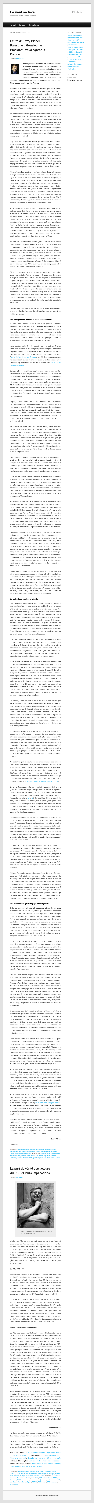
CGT (40, 1478)
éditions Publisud (48, 1478)
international (14, 1152)
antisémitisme (55, 1154)
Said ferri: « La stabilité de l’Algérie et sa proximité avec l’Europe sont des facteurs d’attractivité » (75, 57)
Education (48, 1472)
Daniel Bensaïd (15, 1466)
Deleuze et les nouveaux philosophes (44, 1461)
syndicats (54, 1482)
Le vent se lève (22, 11)
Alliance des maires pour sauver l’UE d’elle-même (75, 66)
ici (28, 798)
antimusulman (45, 1154)
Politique (13, 1154)
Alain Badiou (37, 1466)
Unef (11, 1484)
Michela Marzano (53, 1463)
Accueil (13, 25)
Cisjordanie (22, 1156)
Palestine (54, 1152)
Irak (20, 1152)
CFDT (36, 1478)
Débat (42, 1472)
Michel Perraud (23, 1482)
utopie (16, 1484)
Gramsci (23, 1480)
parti (29, 1482)
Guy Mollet (47, 1156)
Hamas (53, 1156)
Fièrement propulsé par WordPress (47, 1495)
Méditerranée (30, 1152)
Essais (31, 1458)
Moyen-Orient (40, 1152)
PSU (39, 1482)
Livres (18, 1474)
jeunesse (19, 1158)
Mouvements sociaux (36, 1452)
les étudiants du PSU (53, 1480)
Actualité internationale (36, 1149)
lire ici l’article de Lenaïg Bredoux (23, 357)
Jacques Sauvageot (33, 1480)
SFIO (48, 1158)
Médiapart (26, 1158)
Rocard (43, 1482)
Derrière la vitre (34, 25)
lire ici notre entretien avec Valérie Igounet (42, 781)
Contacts (22, 25)
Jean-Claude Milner (39, 1463)
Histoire (53, 1149)
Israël (24, 1152)
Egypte (47, 1149)
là (32, 798)
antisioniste (14, 1156)
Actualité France (23, 1149)
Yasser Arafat (55, 1158)
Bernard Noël (27, 1466)
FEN (18, 1480)
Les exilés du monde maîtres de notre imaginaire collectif (75, 37)
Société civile (39, 1476)
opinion (47, 1152)
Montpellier (24, 1474)
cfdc (32, 1478)
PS (31, 1158)
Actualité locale (34, 1472)
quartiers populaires (39, 1158)
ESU (55, 1478)
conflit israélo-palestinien (34, 1156)
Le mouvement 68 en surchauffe (47, 1458)
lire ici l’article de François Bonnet (47, 1102)
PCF (33, 1482)
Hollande (13, 1158)
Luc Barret (13, 1482)
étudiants (13, 1480)
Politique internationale (23, 1154)
